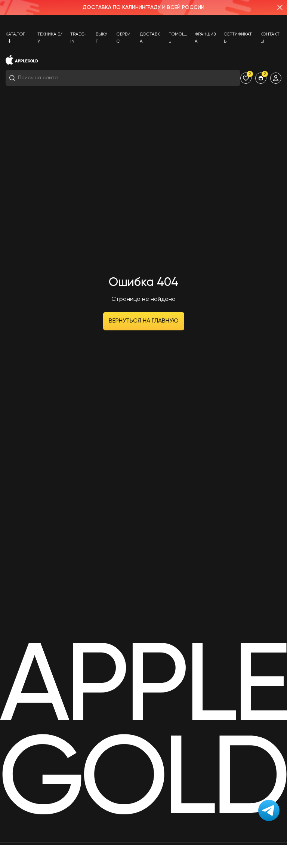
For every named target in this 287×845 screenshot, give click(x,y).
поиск (226, 78)
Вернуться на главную (144, 321)
